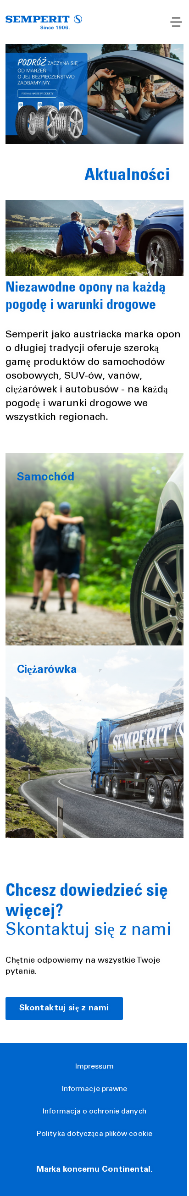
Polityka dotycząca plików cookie (94, 1134)
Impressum (94, 1066)
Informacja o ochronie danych (94, 1111)
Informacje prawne (95, 1089)
